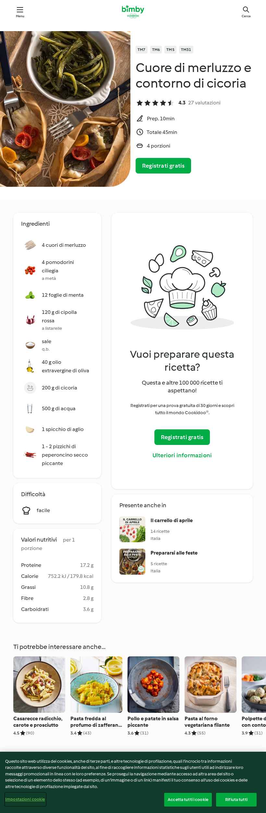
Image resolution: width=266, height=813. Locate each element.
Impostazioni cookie (25, 799)
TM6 (156, 49)
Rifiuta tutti (236, 799)
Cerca (246, 16)
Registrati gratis (163, 165)
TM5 (170, 49)
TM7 (142, 49)
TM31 (186, 49)
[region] (133, 782)
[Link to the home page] (133, 11)
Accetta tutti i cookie (188, 799)
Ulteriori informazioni (182, 455)
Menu (20, 16)
